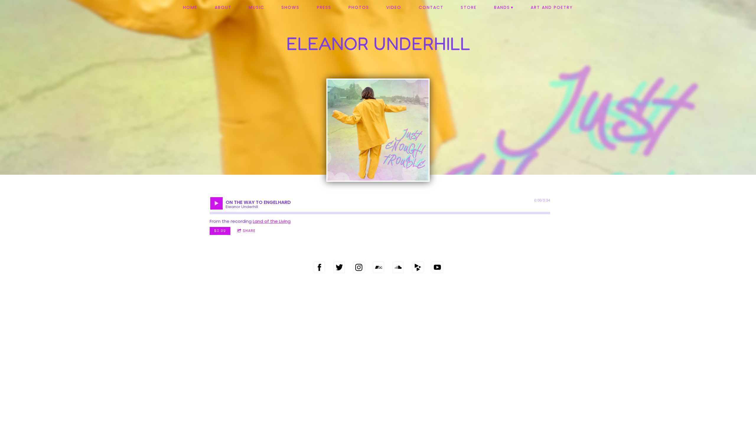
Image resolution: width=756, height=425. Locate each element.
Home (190, 7)
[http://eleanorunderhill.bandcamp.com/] (378, 267)
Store (469, 7)
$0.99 (220, 230)
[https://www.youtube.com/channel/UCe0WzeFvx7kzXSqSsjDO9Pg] (437, 267)
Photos (358, 7)
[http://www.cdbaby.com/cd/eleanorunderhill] (417, 267)
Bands (502, 7)
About (223, 7)
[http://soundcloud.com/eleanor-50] (398, 267)
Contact (431, 7)
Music (256, 7)
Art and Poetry (552, 7)
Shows (290, 7)
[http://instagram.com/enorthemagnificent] (358, 267)
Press (324, 7)
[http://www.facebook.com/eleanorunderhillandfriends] (319, 267)
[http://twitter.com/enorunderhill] (339, 267)
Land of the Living (272, 221)
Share (249, 230)
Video (393, 7)
